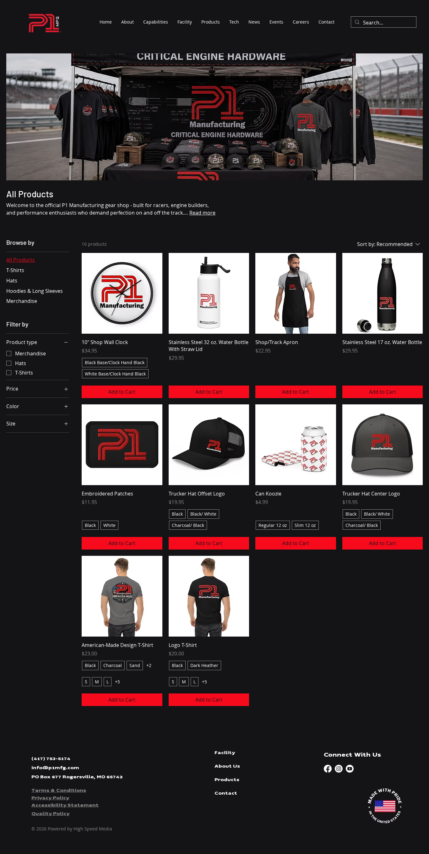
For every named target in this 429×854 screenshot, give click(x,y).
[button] (211, 22)
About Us (227, 766)
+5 (117, 682)
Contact (226, 793)
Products (227, 780)
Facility (225, 753)
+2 (148, 665)
